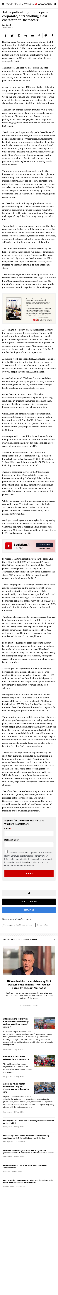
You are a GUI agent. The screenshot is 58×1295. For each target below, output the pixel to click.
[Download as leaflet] (39, 35)
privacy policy (31, 862)
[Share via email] (32, 35)
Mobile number (11, 840)
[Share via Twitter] (12, 35)
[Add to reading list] (52, 35)
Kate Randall (6, 25)
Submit (29, 873)
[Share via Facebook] (5, 35)
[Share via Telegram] (25, 35)
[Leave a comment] (45, 35)
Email (7, 829)
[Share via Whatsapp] (19, 35)
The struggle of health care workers (18, 925)
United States (42, 925)
